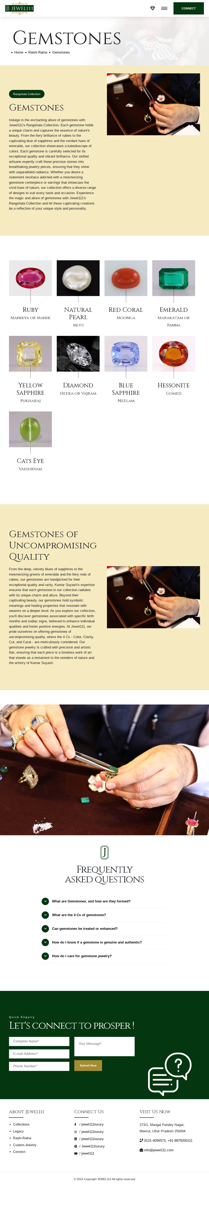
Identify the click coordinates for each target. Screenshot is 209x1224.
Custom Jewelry (24, 1145)
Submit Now (88, 1065)
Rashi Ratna (37, 52)
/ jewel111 (86, 1153)
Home (18, 52)
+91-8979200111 (180, 1140)
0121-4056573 (155, 1140)
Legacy (18, 1131)
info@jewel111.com (158, 1150)
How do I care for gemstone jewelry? (82, 956)
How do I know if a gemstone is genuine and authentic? (97, 942)
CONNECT (189, 8)
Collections (21, 1124)
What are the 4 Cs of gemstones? (79, 915)
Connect (19, 1152)
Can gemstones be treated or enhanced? (85, 929)
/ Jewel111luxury (91, 1146)
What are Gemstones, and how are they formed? (91, 901)
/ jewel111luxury (91, 1124)
